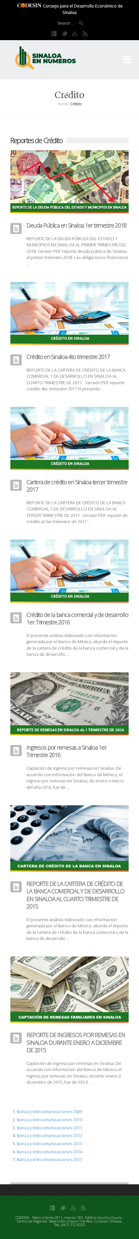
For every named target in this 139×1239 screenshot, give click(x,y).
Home (62, 103)
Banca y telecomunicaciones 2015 (49, 1159)
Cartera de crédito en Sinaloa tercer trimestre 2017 (77, 485)
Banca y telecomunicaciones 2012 (49, 1135)
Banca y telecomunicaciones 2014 (49, 1152)
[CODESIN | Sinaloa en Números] (52, 58)
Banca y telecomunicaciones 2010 (49, 1119)
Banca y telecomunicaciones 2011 (49, 1128)
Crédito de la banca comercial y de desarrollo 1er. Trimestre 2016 (77, 618)
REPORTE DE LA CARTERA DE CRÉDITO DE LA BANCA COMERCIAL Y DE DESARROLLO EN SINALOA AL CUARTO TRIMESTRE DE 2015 (75, 895)
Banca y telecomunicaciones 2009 (49, 1111)
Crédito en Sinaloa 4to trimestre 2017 (68, 357)
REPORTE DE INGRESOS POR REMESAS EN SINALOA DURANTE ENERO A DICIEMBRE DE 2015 (76, 1042)
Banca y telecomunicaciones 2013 (49, 1143)
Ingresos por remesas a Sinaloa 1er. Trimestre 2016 (67, 751)
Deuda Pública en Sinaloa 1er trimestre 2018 (76, 225)
